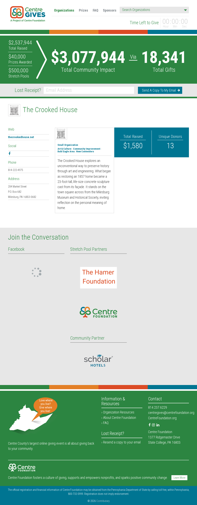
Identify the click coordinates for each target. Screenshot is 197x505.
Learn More (179, 477)
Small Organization (68, 145)
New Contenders (85, 151)
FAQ (95, 10)
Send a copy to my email (159, 90)
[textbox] (153, 10)
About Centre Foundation (119, 418)
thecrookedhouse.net (21, 137)
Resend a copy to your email (122, 442)
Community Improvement (86, 149)
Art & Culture (64, 149)
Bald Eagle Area (66, 151)
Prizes (83, 10)
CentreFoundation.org (162, 418)
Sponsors (109, 10)
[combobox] (154, 10)
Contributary (103, 500)
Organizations (64, 10)
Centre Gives (28, 14)
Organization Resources (118, 412)
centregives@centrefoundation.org (171, 413)
